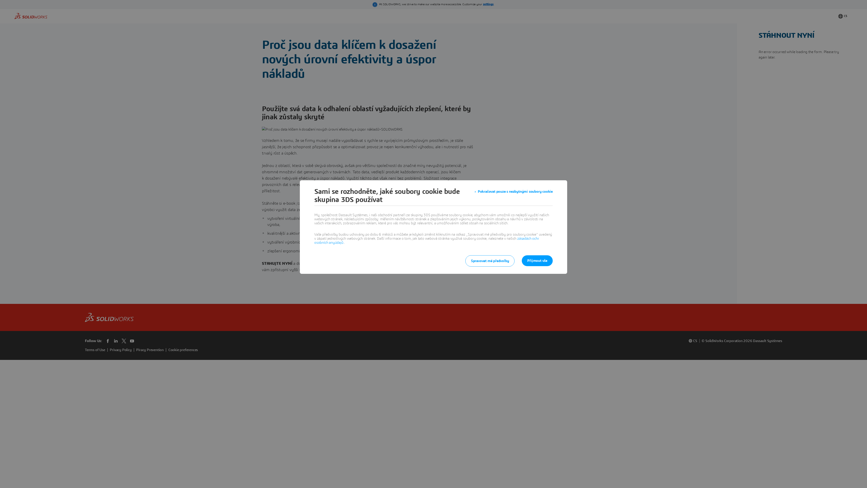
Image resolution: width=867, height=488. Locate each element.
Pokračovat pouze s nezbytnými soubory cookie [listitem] (515, 191)
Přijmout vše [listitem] (537, 261)
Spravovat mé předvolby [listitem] (490, 261)
